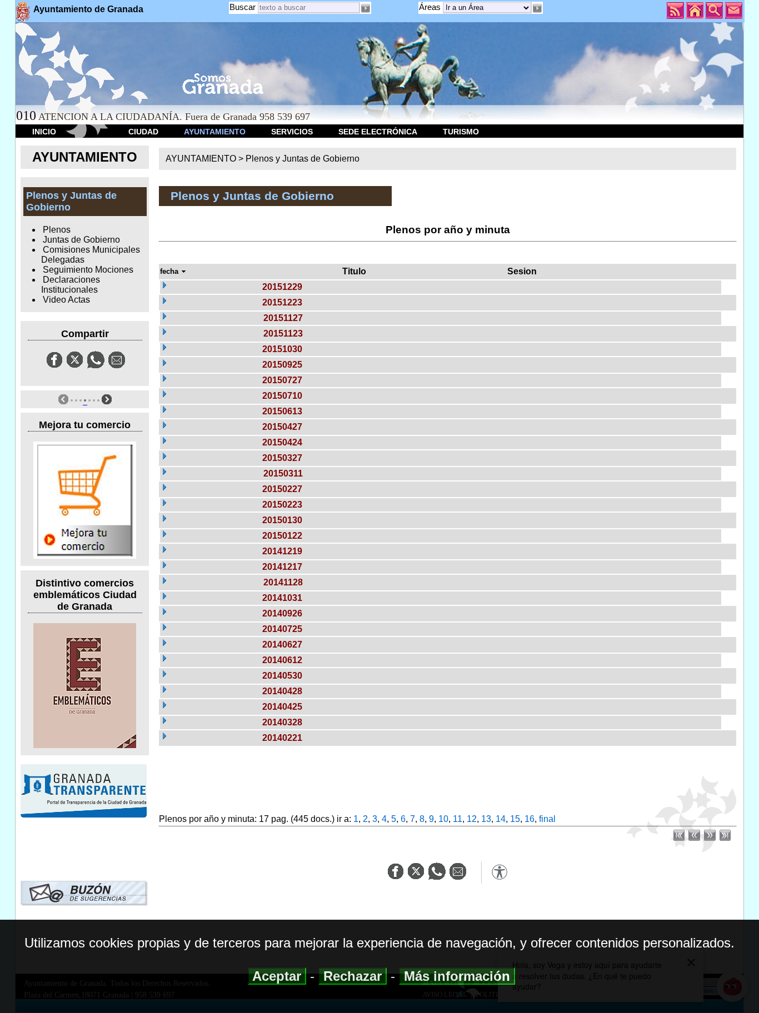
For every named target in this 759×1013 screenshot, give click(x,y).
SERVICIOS (292, 131)
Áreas (431, 7)
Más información (457, 976)
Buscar (242, 7)
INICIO (44, 131)
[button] (537, 8)
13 (486, 819)
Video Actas (66, 299)
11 (457, 819)
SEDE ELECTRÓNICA (377, 131)
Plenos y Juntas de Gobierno (302, 158)
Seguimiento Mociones (88, 269)
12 (472, 819)
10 (443, 819)
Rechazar (352, 976)
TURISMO (461, 131)
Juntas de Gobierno (81, 239)
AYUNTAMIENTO (215, 131)
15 (515, 819)
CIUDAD (143, 131)
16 (530, 819)
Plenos (57, 229)
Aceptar (277, 976)
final (547, 819)
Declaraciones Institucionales (70, 284)
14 (501, 819)
